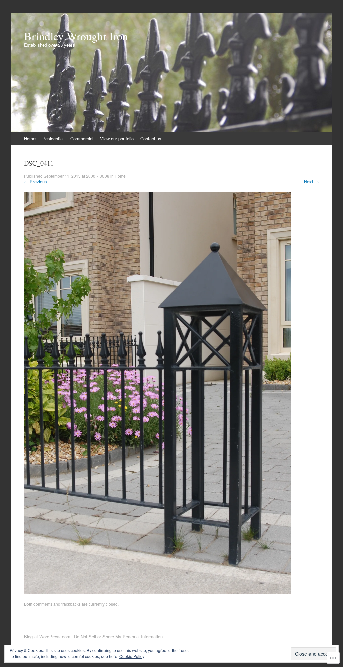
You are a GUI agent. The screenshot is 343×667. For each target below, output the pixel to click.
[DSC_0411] (157, 592)
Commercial (81, 138)
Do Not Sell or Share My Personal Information (118, 636)
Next (311, 181)
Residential (53, 138)
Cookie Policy (131, 656)
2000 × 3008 (97, 176)
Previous (35, 181)
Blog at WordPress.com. (48, 636)
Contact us (150, 138)
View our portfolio (117, 138)
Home (30, 138)
